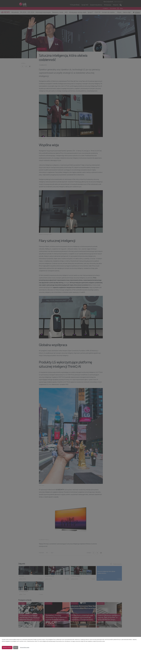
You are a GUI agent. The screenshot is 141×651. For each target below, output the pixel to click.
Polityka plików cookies (24, 647)
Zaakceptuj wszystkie (7, 647)
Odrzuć (15, 647)
